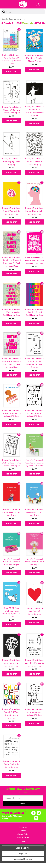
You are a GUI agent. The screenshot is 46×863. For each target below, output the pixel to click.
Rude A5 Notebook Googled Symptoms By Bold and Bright (34, 463)
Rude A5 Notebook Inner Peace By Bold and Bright (34, 562)
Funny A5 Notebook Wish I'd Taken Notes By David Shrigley (11, 463)
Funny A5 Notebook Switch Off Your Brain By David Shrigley (11, 713)
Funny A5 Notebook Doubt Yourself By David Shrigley (11, 211)
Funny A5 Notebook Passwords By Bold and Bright (34, 512)
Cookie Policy (23, 834)
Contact (23, 830)
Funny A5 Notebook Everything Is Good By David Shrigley (34, 712)
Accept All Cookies (23, 859)
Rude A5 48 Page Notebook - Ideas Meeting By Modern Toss (11, 612)
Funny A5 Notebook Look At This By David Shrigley (34, 161)
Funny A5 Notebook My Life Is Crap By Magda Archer (34, 58)
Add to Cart (11, 71)
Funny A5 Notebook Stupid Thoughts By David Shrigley (34, 211)
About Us (23, 827)
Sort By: (5, 19)
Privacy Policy (23, 837)
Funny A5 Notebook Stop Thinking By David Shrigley (11, 663)
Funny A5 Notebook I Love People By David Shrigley (34, 611)
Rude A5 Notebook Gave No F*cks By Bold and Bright (11, 562)
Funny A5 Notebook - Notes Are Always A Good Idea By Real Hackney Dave (11, 363)
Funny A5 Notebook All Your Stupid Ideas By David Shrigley (11, 413)
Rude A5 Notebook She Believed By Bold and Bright (11, 512)
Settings (27, 847)
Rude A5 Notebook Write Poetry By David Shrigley (11, 764)
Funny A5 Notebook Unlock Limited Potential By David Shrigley (34, 363)
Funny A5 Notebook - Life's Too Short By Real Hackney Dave (34, 312)
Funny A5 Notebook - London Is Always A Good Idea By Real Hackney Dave (11, 261)
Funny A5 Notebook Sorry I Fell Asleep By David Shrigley (34, 663)
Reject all (23, 853)
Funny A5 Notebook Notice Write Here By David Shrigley (11, 110)
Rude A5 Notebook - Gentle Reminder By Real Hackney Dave (34, 260)
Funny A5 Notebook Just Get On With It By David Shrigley (34, 413)
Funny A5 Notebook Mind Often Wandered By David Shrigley (34, 111)
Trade (23, 841)
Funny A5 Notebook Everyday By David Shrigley (11, 161)
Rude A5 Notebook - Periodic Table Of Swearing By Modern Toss (11, 59)
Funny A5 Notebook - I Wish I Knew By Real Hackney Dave (11, 312)
